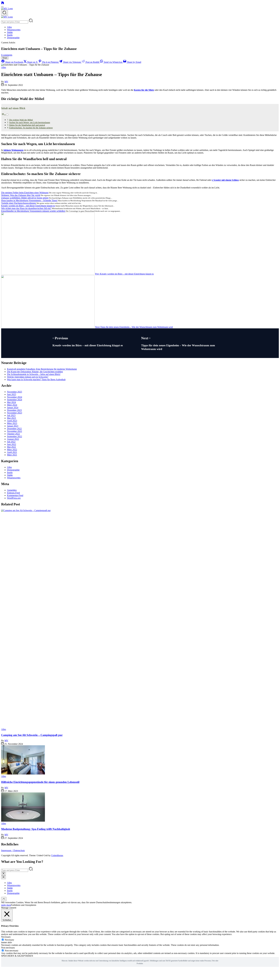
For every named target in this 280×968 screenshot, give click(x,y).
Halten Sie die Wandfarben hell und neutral (27, 125)
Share (4, 58)
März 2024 (12, 405)
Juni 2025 (11, 394)
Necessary (9, 940)
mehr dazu (6, 905)
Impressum (6, 850)
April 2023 (12, 420)
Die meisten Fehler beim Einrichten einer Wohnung (24, 192)
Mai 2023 (11, 418)
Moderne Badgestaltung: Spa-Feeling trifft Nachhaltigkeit (35, 829)
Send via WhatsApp (113, 62)
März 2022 (12, 449)
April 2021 (12, 452)
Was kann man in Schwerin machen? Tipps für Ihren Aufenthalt (36, 379)
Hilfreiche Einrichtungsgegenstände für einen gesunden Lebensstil (40, 782)
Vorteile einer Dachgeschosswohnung (18, 203)
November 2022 (14, 431)
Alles (9, 27)
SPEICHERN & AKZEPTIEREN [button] (17, 956)
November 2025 (14, 392)
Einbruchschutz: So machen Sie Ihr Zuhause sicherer (31, 128)
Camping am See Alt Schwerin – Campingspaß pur (32, 735)
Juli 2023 (11, 415)
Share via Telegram (72, 62)
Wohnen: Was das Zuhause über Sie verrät (20, 195)
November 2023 (14, 413)
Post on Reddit (92, 62)
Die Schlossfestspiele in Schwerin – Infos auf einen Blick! (33, 374)
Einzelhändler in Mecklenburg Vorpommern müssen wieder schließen (33, 211)
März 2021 (12, 455)
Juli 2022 (11, 441)
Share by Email (133, 62)
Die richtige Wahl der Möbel (21, 120)
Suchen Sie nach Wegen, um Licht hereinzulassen (29, 122)
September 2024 (14, 399)
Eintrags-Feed (13, 493)
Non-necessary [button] (8, 947)
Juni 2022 (11, 444)
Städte (10, 32)
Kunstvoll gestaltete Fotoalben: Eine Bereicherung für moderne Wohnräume (42, 369)
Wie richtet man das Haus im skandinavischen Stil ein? (26, 208)
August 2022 (13, 439)
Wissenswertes (13, 29)
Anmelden (12, 490)
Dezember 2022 (14, 428)
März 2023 (12, 423)
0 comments (6, 55)
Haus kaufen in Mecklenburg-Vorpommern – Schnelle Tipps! (29, 200)
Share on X (32, 62)
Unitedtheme (57, 855)
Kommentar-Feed (15, 495)
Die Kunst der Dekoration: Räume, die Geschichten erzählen (35, 371)
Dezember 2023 (14, 410)
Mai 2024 (11, 402)
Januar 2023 (12, 426)
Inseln (10, 35)
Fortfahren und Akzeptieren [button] (23, 905)
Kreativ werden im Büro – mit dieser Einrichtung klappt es (28, 205)
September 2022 (14, 436)
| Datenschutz (18, 850)
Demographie (13, 37)
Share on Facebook (14, 62)
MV (6, 81)
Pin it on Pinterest (50, 62)
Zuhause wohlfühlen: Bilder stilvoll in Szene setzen (24, 198)
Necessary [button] (6, 937)
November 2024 (14, 397)
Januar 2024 (12, 407)
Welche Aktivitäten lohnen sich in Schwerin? (27, 377)
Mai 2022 (11, 447)
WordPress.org (14, 498)
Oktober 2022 (13, 434)
